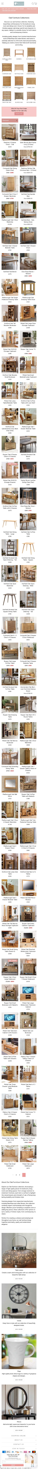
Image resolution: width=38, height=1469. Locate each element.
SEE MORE (19, 1278)
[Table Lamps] (19, 1250)
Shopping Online (18, 1435)
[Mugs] (19, 1351)
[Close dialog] (35, 1454)
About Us (19, 1440)
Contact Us (18, 1444)
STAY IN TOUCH (18, 1448)
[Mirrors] (19, 1402)
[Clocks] (19, 1301)
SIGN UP (13, 1465)
